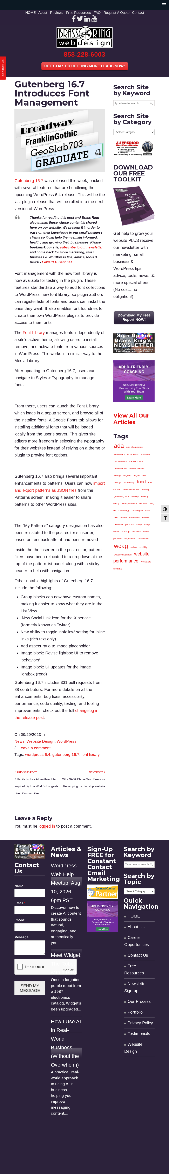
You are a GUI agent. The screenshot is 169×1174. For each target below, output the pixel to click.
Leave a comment (34, 748)
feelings (118, 482)
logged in (47, 826)
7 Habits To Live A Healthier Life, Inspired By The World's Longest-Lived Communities (36, 786)
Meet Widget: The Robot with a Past (66, 963)
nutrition (146, 517)
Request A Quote (116, 13)
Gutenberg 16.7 (28, 180)
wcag (121, 545)
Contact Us (138, 955)
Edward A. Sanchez (57, 262)
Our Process (139, 1001)
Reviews (56, 13)
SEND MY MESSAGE (30, 988)
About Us (136, 927)
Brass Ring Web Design (84, 37)
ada (119, 445)
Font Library (34, 332)
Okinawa (118, 524)
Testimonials (139, 1033)
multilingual (137, 510)
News (19, 741)
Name (20, 886)
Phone (19, 920)
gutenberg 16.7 (65, 754)
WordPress (66, 741)
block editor (133, 454)
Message (21, 937)
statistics (136, 531)
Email (19, 903)
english (126, 475)
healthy (135, 496)
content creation (137, 468)
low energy (124, 510)
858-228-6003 (84, 54)
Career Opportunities (136, 941)
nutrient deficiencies (130, 517)
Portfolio (135, 1012)
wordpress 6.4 (37, 754)
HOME (30, 13)
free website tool (131, 489)
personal (129, 524)
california (145, 454)
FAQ (97, 13)
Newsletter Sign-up (135, 987)
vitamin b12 (143, 538)
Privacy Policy (140, 1023)
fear (144, 475)
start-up (125, 531)
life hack (143, 503)
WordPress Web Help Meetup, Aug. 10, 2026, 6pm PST (66, 883)
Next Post (96, 772)
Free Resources (78, 13)
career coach (136, 461)
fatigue (136, 475)
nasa (147, 510)
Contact (138, 13)
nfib (115, 517)
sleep (139, 524)
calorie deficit (120, 461)
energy (117, 475)
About (42, 13)
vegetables (129, 538)
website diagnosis (123, 554)
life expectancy (129, 503)
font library (90, 754)
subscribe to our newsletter (81, 247)
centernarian (120, 468)
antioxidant (119, 454)
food (141, 481)
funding (145, 489)
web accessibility (138, 547)
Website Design (41, 741)
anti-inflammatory (134, 447)
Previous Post (26, 772)
